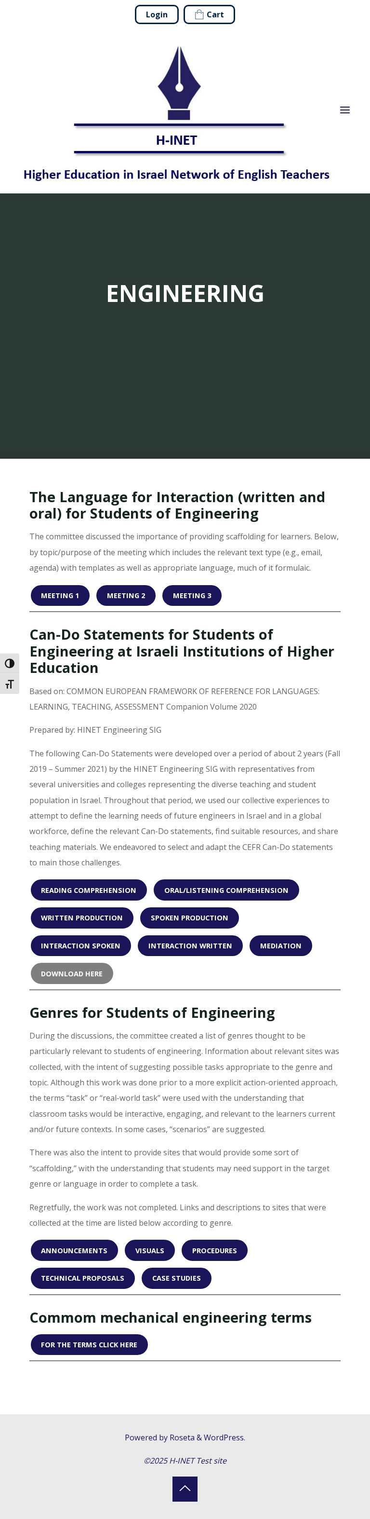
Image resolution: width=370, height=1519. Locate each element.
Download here (72, 973)
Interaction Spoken (81, 945)
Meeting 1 (60, 595)
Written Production (82, 917)
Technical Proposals (83, 1278)
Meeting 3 (192, 595)
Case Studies (176, 1278)
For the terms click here (89, 1344)
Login (157, 14)
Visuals (149, 1250)
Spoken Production (189, 917)
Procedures (214, 1250)
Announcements (74, 1250)
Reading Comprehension (89, 889)
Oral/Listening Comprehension (226, 889)
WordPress (224, 1437)
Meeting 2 (126, 595)
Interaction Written (190, 945)
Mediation (281, 945)
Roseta (181, 1437)
